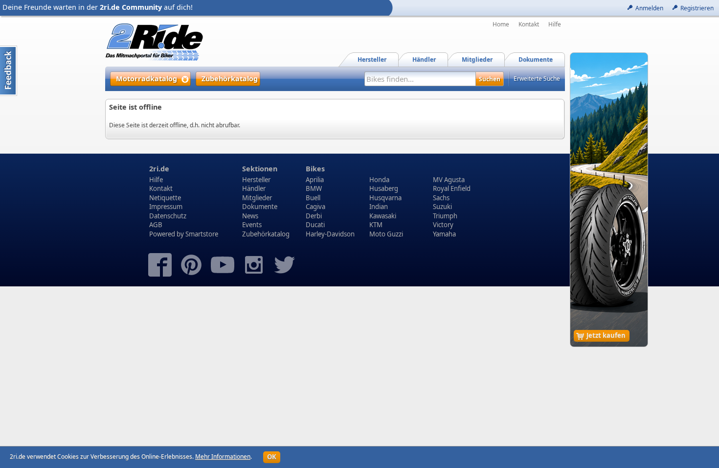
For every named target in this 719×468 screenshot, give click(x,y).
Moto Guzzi (386, 234)
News (250, 215)
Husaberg (383, 188)
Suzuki (442, 206)
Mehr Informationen (222, 456)
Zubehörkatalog (266, 234)
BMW (314, 188)
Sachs (441, 197)
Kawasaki (382, 215)
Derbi (314, 215)
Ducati (315, 224)
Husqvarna (385, 197)
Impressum (165, 206)
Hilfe (554, 24)
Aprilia (315, 179)
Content (8, 71)
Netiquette (165, 197)
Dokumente (259, 206)
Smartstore (201, 234)
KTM (375, 224)
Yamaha (444, 234)
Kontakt (528, 24)
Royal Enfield (452, 188)
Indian (378, 206)
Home (501, 24)
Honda (379, 179)
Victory (443, 224)
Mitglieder (257, 197)
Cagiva (315, 206)
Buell (313, 197)
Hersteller (256, 179)
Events (252, 224)
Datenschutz (167, 215)
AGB (155, 224)
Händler (254, 188)
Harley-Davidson (330, 234)
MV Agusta (449, 179)
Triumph (445, 215)
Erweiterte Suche (537, 78)
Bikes (315, 168)
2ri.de (159, 168)
